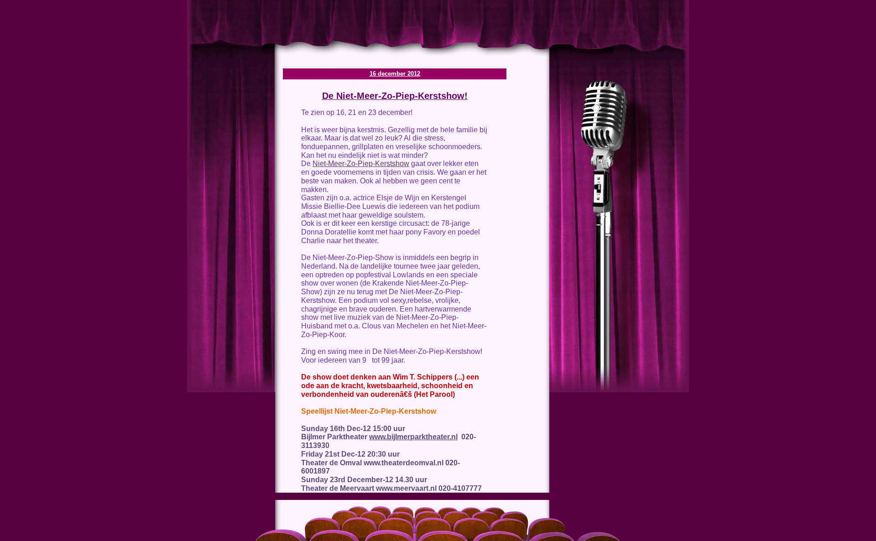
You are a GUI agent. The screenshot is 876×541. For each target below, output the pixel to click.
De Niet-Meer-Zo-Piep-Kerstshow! (395, 96)
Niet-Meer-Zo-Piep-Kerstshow (361, 163)
